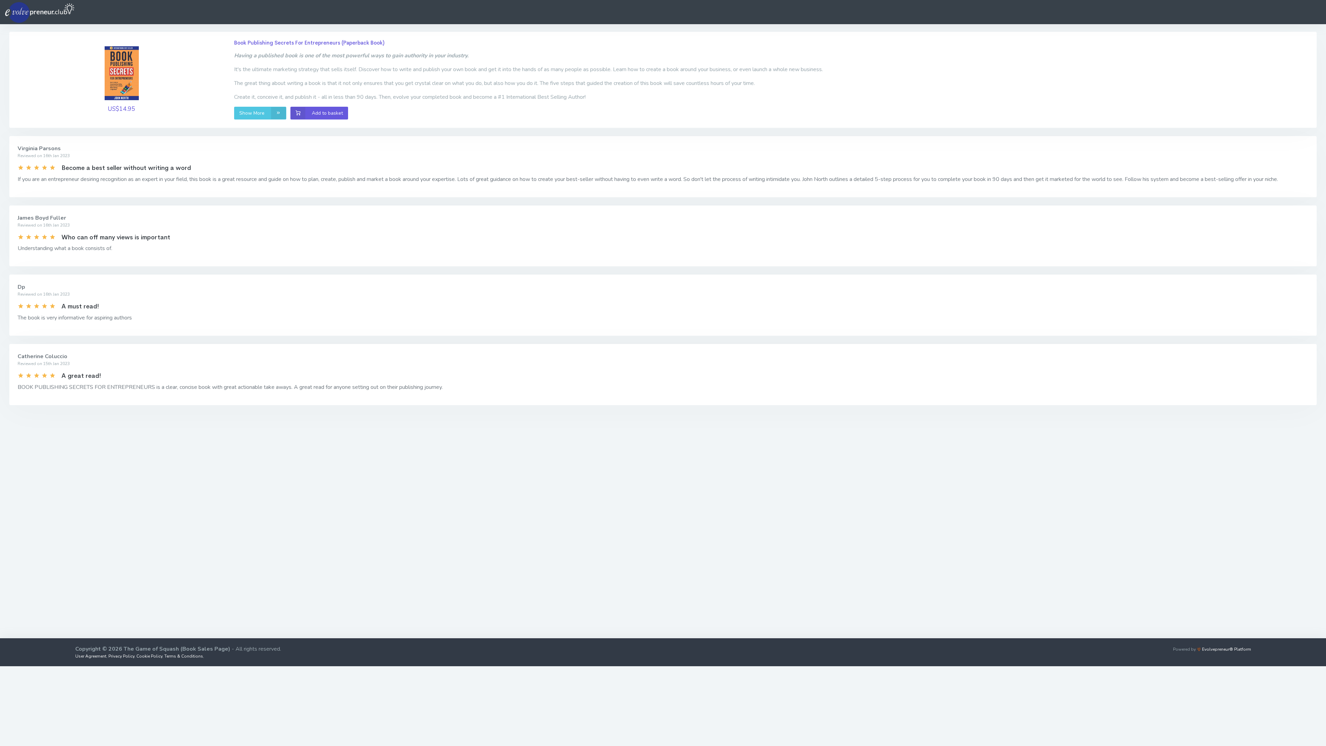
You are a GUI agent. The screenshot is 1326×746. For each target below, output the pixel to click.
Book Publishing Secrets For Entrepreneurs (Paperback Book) (309, 42)
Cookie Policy (149, 656)
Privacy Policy (121, 656)
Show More (252, 113)
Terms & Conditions (183, 656)
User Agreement (90, 656)
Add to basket (326, 113)
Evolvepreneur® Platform (1226, 649)
